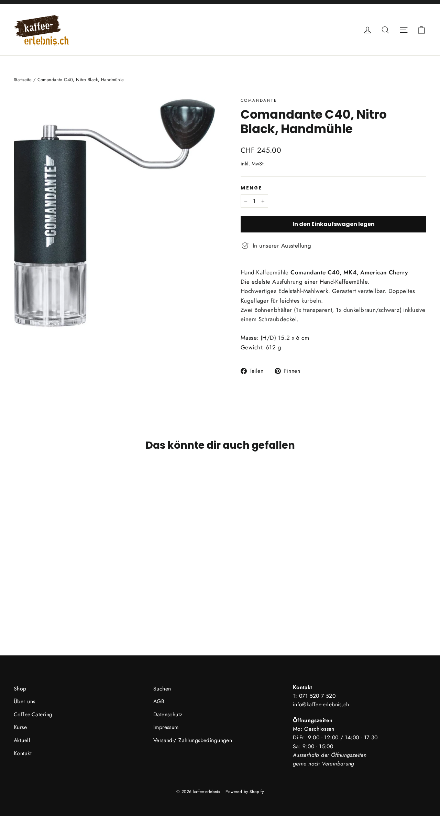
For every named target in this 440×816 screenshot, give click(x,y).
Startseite (23, 79)
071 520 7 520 (317, 696)
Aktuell (22, 740)
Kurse (20, 727)
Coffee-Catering (33, 714)
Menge (252, 188)
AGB (158, 701)
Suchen (162, 689)
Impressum (166, 727)
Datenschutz (168, 714)
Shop (20, 689)
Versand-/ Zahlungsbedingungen (192, 740)
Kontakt (23, 753)
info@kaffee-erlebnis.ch (321, 704)
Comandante (259, 100)
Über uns (24, 701)
